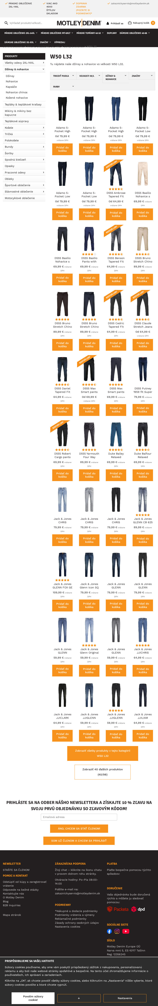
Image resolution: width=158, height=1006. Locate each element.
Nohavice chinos (16, 92)
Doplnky (112, 33)
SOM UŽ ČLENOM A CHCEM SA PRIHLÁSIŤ (79, 840)
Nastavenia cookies (67, 926)
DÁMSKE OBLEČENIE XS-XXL (19, 42)
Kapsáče (11, 86)
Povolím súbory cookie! (33, 998)
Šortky (9, 153)
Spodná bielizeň (15, 159)
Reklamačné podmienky (70, 918)
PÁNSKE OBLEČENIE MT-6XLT (55, 33)
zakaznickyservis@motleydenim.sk (130, 3)
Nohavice (12, 81)
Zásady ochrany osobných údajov (77, 922)
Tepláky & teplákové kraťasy (23, 104)
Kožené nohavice (17, 97)
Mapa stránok (12, 914)
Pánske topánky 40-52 (88, 33)
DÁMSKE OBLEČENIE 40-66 (133, 33)
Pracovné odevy (15, 172)
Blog (5, 901)
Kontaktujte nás (13, 893)
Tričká (9, 134)
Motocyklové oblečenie (20, 198)
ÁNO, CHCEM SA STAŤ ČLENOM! (79, 828)
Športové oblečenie (17, 185)
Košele (9, 127)
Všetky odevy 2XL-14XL (19, 62)
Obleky (9, 178)
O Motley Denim (13, 897)
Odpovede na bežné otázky (21, 889)
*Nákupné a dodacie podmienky (76, 911)
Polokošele (12, 140)
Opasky (9, 165)
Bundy (9, 146)
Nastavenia (125, 998)
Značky (44, 42)
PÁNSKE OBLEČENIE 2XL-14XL (19, 33)
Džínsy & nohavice (17, 69)
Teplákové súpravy (17, 121)
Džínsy (10, 75)
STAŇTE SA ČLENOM (16, 869)
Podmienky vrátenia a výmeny (74, 914)
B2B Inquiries (11, 905)
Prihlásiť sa (116, 23)
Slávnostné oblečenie (19, 191)
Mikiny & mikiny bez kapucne (18, 112)
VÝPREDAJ (59, 42)
